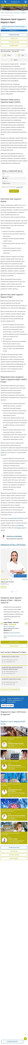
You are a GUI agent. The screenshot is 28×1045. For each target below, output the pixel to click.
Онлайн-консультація (21, 575)
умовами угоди (19, 187)
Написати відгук (14, 646)
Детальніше (18, 5)
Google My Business (14, 633)
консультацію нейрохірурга (17, 518)
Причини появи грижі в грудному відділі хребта (13, 27)
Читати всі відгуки (14, 642)
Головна (2, 12)
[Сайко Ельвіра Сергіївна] (14, 568)
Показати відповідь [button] (9, 626)
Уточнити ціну (14, 38)
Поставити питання (14, 42)
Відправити (14, 191)
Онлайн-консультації (14, 34)
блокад (3, 452)
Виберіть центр (5, 181)
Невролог (3, 587)
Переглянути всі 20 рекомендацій (10, 689)
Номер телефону (5, 176)
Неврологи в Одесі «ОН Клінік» (13, 545)
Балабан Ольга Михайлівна (14, 536)
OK (24, 5)
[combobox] (5, 178)
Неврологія (23, 12)
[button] (25, 1034)
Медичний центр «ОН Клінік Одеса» (12, 12)
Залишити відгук (14, 45)
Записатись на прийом (7, 705)
